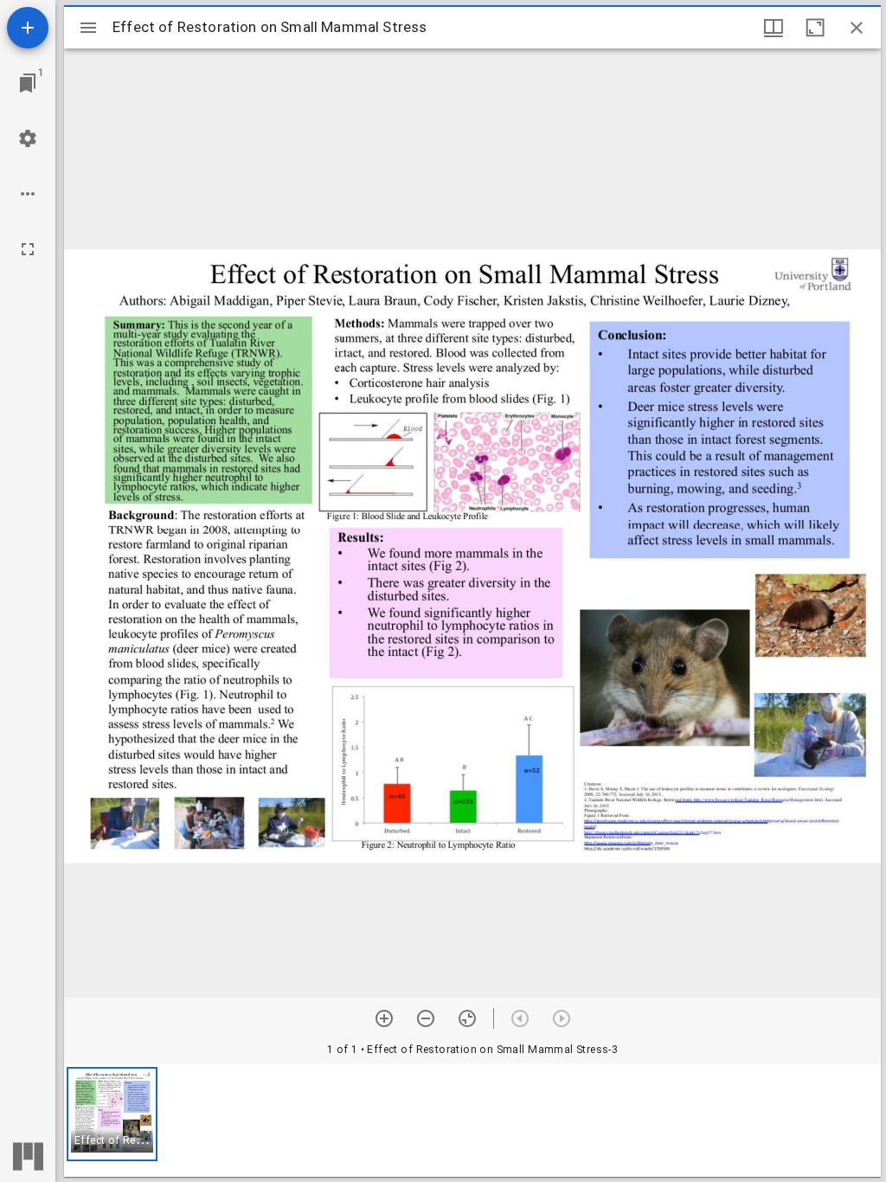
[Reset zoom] (467, 1018)
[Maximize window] (815, 27)
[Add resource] (27, 27)
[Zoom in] (384, 1018)
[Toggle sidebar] (88, 27)
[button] (112, 1114)
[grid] (472, 1120)
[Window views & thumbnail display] (773, 27)
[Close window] (856, 27)
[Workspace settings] (27, 138)
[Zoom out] (425, 1018)
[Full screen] (27, 249)
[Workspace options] (27, 194)
